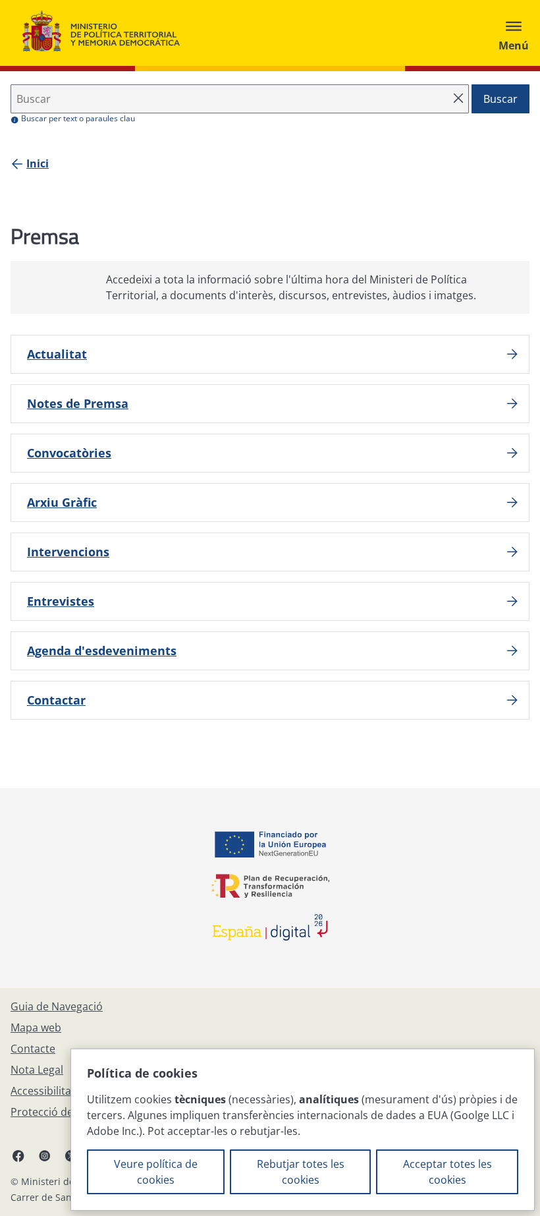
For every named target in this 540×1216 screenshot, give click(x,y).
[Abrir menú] (513, 33)
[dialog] (302, 1130)
